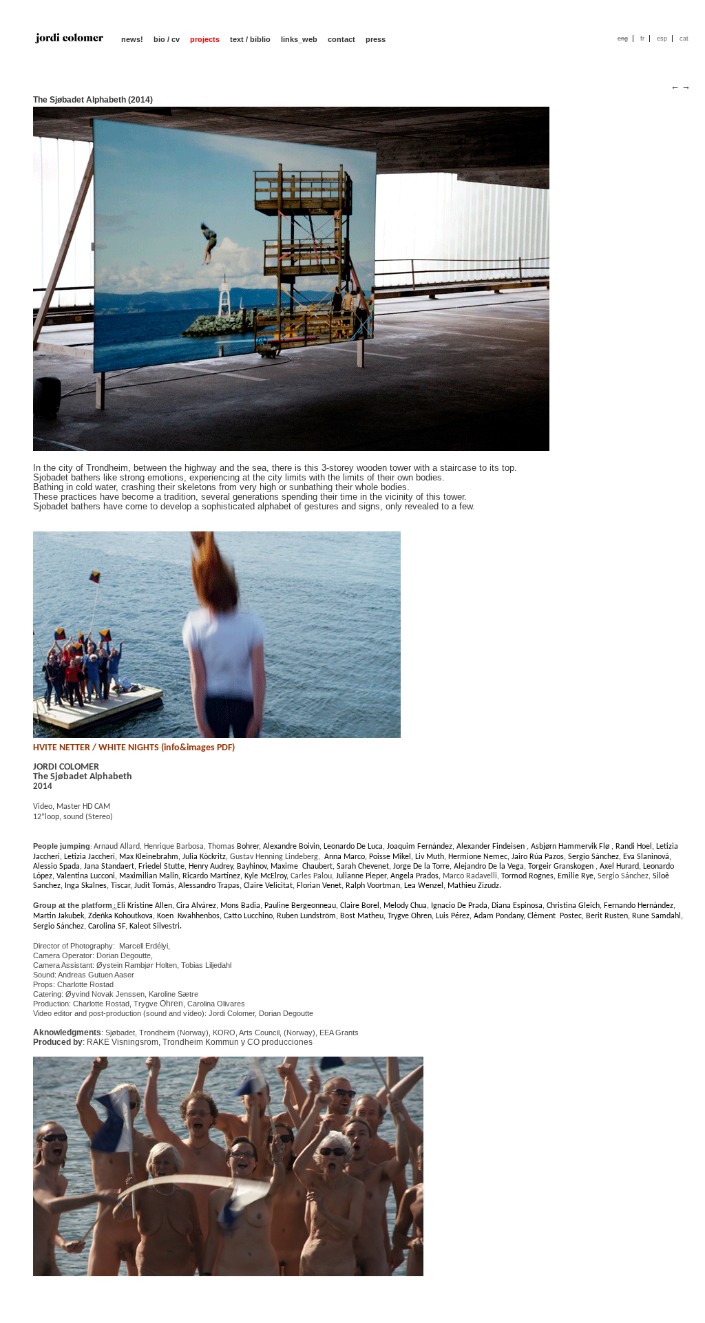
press (376, 39)
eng (623, 38)
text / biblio (250, 39)
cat (684, 38)
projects (205, 39)
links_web (299, 39)
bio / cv (167, 39)
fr (642, 38)
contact (341, 39)
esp (662, 38)
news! (132, 39)
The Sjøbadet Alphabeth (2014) (93, 100)
